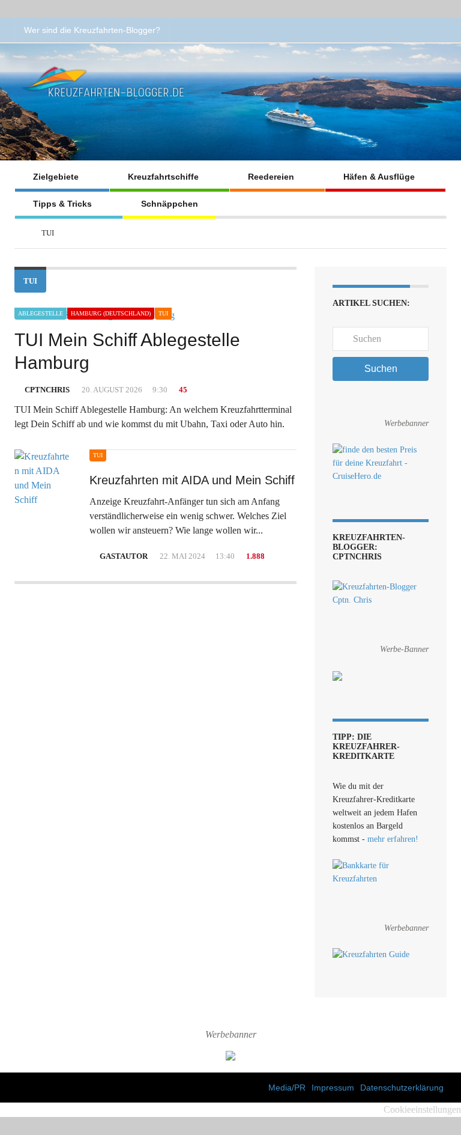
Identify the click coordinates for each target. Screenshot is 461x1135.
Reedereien (271, 176)
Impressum (333, 1087)
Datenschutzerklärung (402, 1087)
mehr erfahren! (392, 839)
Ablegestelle (40, 313)
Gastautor (124, 556)
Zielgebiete (56, 176)
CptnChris (47, 389)
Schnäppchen (169, 203)
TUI (163, 313)
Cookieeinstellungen (422, 1109)
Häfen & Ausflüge (379, 176)
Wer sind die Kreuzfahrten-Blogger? (92, 30)
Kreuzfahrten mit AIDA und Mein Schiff (192, 480)
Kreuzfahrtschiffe (163, 176)
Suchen (380, 369)
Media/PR (287, 1087)
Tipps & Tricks (62, 203)
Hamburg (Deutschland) (111, 313)
